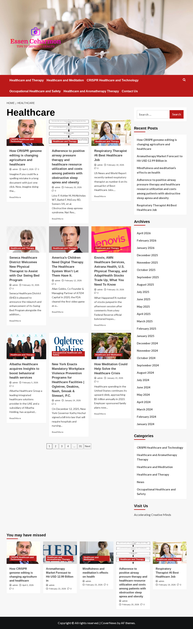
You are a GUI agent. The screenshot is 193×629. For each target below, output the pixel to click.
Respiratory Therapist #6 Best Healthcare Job (110, 155)
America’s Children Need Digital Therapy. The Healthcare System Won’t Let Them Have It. (68, 266)
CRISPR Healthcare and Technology (113, 80)
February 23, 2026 (57, 589)
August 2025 (145, 284)
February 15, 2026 (30, 285)
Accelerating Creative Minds (152, 514)
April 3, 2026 (28, 169)
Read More (15, 197)
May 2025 (143, 306)
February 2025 (146, 328)
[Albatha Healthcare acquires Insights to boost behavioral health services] (26, 346)
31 (80, 446)
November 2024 (147, 350)
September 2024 (148, 365)
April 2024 (144, 402)
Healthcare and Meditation (65, 80)
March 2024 (145, 409)
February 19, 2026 (115, 165)
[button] (184, 79)
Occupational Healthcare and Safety (35, 91)
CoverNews (108, 623)
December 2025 (147, 255)
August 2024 (145, 372)
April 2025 (144, 314)
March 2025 (145, 321)
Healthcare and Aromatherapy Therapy (91, 91)
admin (15, 169)
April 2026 (144, 233)
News (140, 482)
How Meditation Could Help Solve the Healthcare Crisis (110, 368)
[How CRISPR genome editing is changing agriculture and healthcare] (26, 133)
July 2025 (143, 292)
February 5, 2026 (30, 382)
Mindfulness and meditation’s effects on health (156, 170)
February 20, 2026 (73, 187)
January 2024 (145, 424)
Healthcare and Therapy (26, 80)
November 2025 (147, 262)
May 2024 (143, 394)
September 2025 (148, 277)
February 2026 (146, 240)
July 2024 (143, 380)
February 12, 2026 (73, 280)
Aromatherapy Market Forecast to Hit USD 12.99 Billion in (159, 158)
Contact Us (130, 91)
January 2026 (145, 247)
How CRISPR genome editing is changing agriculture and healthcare (157, 144)
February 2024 (146, 416)
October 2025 (146, 269)
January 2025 (145, 336)
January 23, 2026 (115, 378)
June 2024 (143, 387)
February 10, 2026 (115, 289)
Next (87, 446)
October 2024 (146, 358)
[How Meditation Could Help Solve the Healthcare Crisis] (111, 346)
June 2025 (143, 299)
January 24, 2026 (73, 400)
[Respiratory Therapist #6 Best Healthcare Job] (111, 133)
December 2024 (147, 343)
